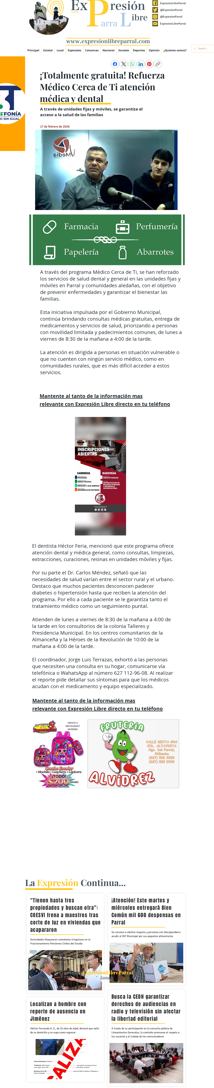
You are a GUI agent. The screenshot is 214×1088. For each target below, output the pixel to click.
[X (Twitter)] (124, 64)
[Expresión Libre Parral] (155, 3)
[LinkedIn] (141, 64)
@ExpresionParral (171, 10)
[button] (74, 50)
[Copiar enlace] (158, 64)
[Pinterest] (149, 64)
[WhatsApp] (132, 64)
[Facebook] (115, 64)
